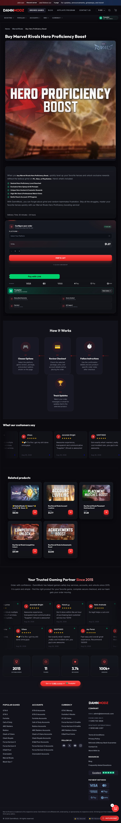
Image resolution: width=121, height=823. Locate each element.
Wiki (45, 18)
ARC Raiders (8, 726)
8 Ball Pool (7, 750)
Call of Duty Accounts (41, 722)
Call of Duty (7, 722)
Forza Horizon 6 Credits (71, 726)
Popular (21, 18)
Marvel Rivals (17, 29)
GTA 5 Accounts (38, 714)
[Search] (109, 10)
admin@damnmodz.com (104, 714)
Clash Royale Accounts (41, 738)
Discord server (32, 3)
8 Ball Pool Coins (68, 734)
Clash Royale (8, 738)
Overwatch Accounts (40, 754)
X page (56, 3)
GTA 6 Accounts (38, 710)
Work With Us (94, 751)
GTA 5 (5, 714)
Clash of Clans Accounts (42, 734)
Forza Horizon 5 (9, 742)
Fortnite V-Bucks (68, 714)
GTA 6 (5, 710)
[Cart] (115, 10)
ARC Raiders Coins (69, 730)
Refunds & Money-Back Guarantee (102, 743)
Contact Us (85, 10)
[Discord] (64, 745)
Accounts (34, 18)
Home (7, 29)
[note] (34, 299)
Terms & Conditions (96, 735)
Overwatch (7, 754)
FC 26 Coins (66, 718)
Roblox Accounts (39, 726)
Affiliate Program (66, 10)
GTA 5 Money (67, 710)
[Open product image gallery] (60, 100)
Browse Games (37, 10)
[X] (69, 745)
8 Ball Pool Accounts (40, 742)
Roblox (6, 730)
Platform (14, 231)
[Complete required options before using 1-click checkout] (60, 272)
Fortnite (6, 718)
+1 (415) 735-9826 (96, 721)
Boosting (8, 18)
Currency (56, 18)
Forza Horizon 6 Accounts (42, 750)
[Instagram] (80, 745)
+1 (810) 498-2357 (96, 728)
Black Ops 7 (7, 762)
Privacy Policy (94, 739)
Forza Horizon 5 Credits (71, 722)
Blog (50, 10)
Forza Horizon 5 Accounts (42, 746)
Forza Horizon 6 (9, 746)
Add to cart (60, 258)
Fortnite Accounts (39, 718)
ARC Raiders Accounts (41, 730)
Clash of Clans (9, 734)
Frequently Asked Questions (100, 765)
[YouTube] (75, 745)
